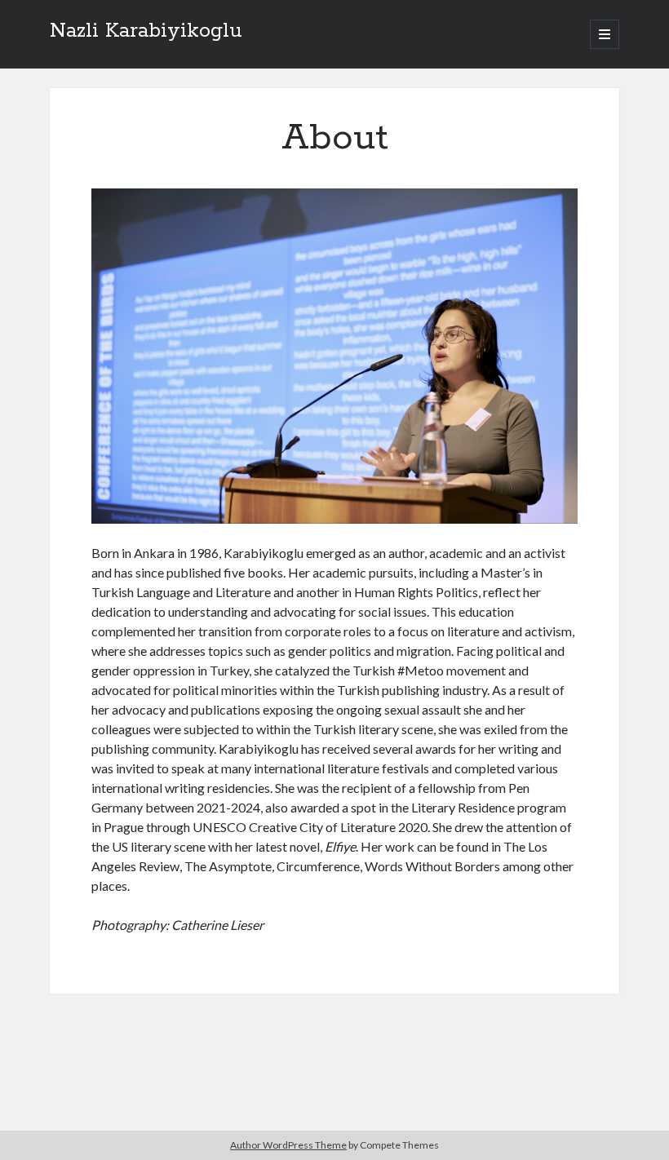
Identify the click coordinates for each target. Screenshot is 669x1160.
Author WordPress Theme (288, 1145)
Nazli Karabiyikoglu (146, 31)
